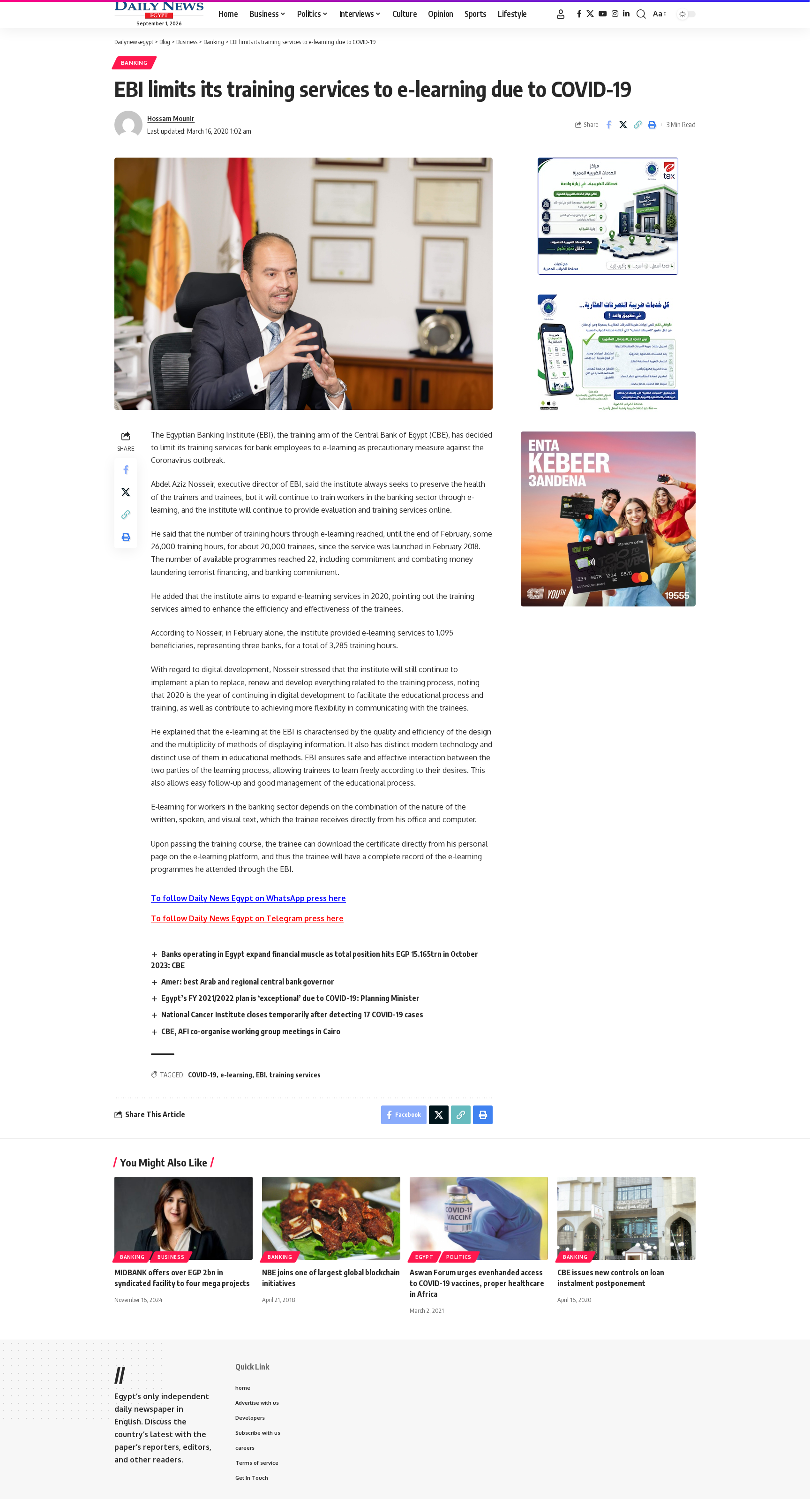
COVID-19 (202, 1075)
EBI (261, 1075)
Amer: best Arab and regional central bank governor (247, 981)
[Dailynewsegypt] (158, 10)
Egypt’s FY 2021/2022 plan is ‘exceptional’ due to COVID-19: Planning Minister (290, 998)
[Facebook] (579, 14)
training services (295, 1075)
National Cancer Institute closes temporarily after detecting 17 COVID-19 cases (292, 1014)
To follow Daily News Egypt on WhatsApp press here (248, 898)
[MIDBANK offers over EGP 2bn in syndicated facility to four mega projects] (183, 1218)
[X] (590, 14)
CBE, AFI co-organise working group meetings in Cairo (250, 1031)
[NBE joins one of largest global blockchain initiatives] (331, 1218)
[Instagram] (615, 14)
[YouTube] (602, 14)
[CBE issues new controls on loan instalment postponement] (626, 1218)
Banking (134, 62)
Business (171, 1257)
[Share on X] (623, 124)
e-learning (236, 1075)
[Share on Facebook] (608, 124)
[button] (560, 14)
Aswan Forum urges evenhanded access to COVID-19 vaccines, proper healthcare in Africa (477, 1283)
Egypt (424, 1257)
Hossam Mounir (171, 118)
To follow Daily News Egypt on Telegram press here (247, 918)
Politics (459, 1257)
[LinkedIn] (626, 14)
